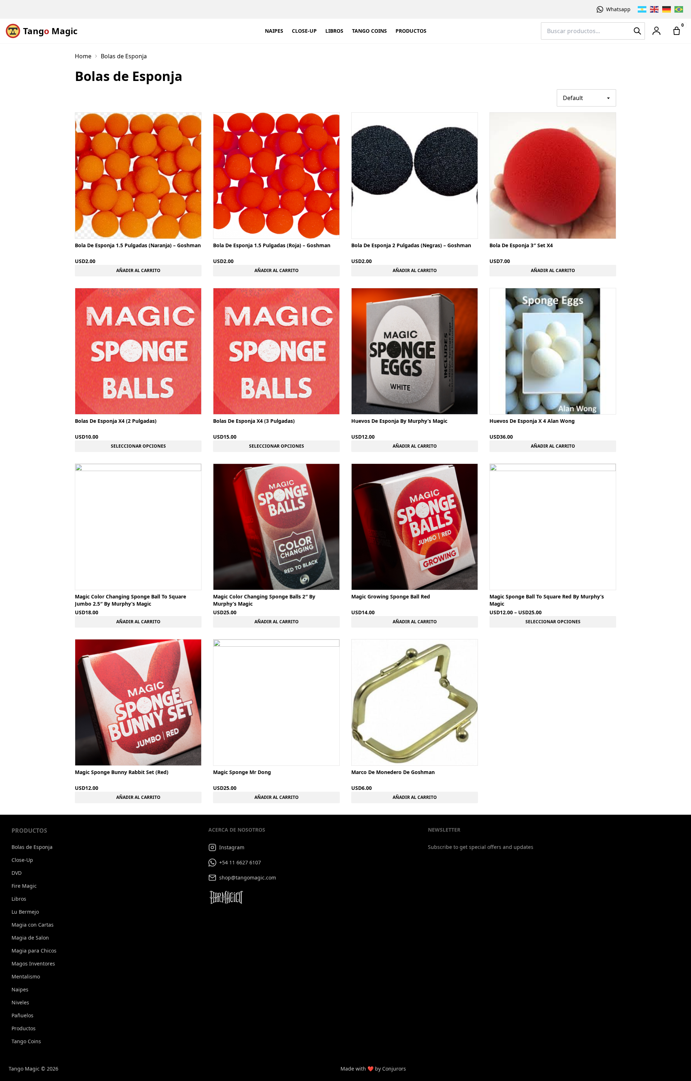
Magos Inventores (33, 963)
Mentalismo (26, 976)
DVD (17, 872)
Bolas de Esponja (32, 846)
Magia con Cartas (33, 924)
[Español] (642, 9)
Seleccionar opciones (138, 446)
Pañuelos (22, 1015)
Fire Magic (24, 885)
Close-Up (304, 30)
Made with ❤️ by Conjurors (373, 1068)
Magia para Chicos (34, 950)
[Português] (679, 9)
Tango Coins (369, 30)
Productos (411, 30)
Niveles (20, 1002)
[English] (655, 9)
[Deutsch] (667, 9)
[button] (656, 31)
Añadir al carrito (138, 270)
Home (83, 56)
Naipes (274, 30)
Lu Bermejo (25, 911)
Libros (334, 30)
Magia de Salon (30, 937)
